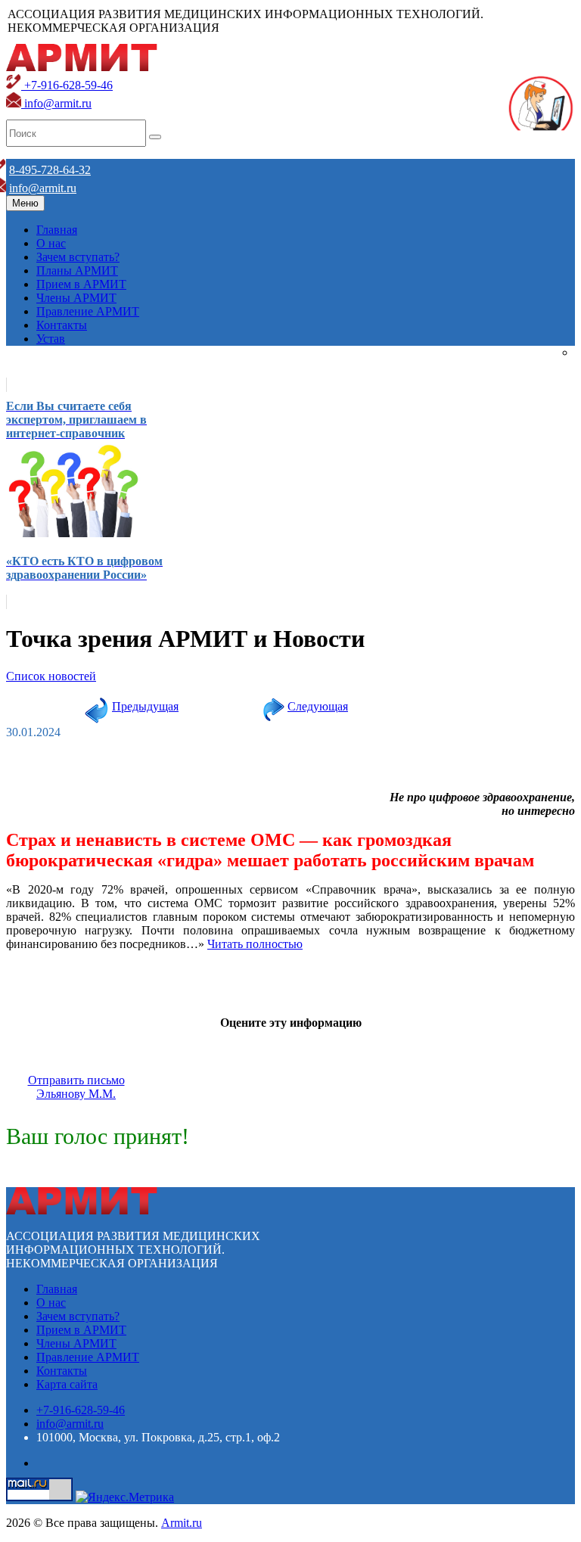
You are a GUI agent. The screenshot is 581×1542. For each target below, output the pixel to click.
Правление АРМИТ (87, 311)
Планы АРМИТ (77, 270)
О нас (51, 243)
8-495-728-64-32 (50, 169)
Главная (56, 229)
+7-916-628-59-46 (67, 85)
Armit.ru (181, 1522)
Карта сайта (67, 1384)
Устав (50, 338)
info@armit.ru (56, 103)
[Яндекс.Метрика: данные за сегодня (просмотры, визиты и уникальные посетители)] (125, 1497)
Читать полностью (255, 943)
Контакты (61, 325)
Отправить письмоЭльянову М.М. (76, 1087)
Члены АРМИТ (76, 297)
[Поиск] (155, 137)
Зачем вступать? (78, 256)
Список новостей (51, 676)
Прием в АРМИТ (81, 284)
